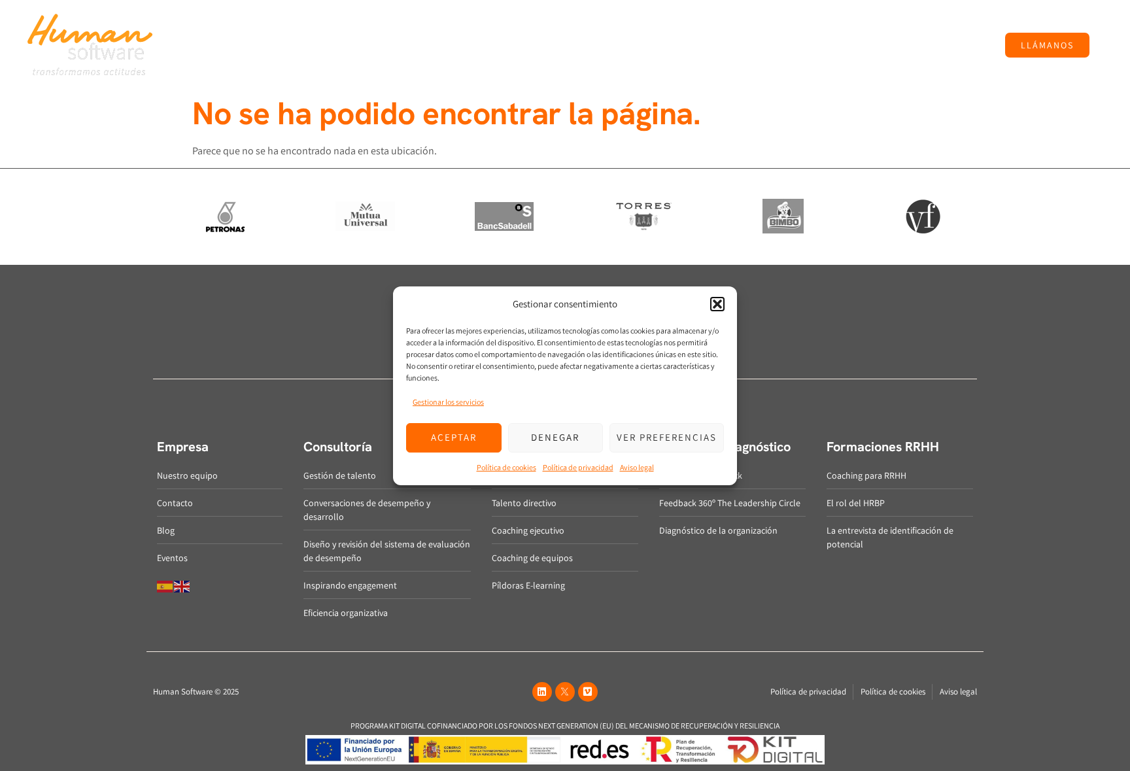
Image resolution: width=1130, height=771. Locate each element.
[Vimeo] (588, 692)
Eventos (827, 45)
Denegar (555, 437)
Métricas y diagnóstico (606, 45)
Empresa (330, 45)
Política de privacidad (578, 467)
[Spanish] (165, 585)
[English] (182, 585)
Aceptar (454, 437)
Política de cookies (506, 467)
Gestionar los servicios (448, 402)
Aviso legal (637, 467)
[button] (717, 304)
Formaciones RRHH (717, 45)
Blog (790, 45)
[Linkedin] (542, 692)
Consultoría (396, 45)
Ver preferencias (667, 437)
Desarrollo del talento (489, 45)
